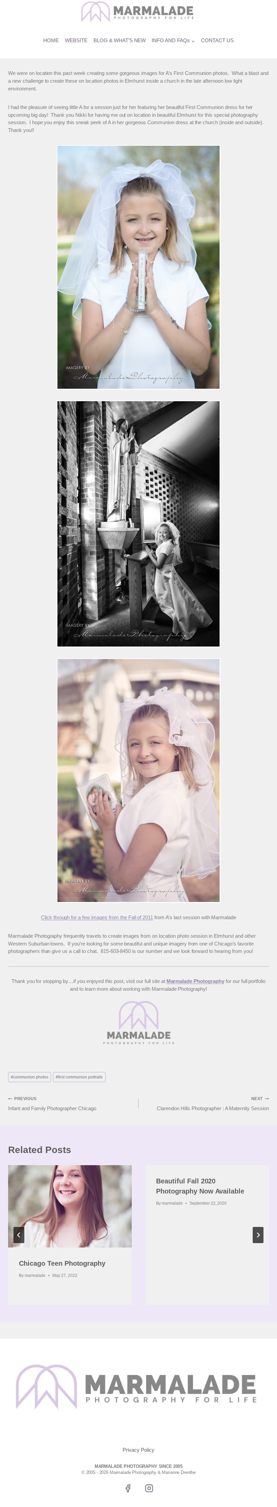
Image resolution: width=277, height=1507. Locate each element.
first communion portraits (79, 1077)
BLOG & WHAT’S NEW (120, 40)
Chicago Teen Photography (62, 1263)
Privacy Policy (138, 1450)
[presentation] (70, 1206)
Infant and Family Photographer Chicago (52, 1103)
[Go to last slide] (19, 1235)
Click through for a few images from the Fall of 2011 (97, 917)
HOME (51, 40)
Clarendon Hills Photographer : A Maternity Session (213, 1103)
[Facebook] (127, 1488)
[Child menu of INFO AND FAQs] (173, 40)
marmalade (35, 1275)
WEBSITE (76, 40)
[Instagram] (149, 1488)
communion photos (29, 1077)
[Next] (258, 1235)
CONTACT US (217, 40)
